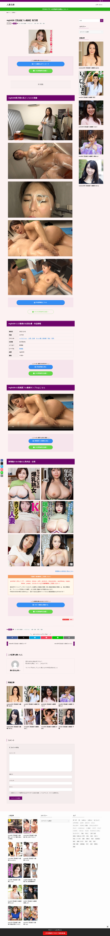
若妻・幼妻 (75, 844)
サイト (11, 786)
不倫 (82, 833)
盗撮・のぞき (80, 841)
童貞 (86, 841)
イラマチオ (75, 822)
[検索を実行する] (101, 20)
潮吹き (87, 838)
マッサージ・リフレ (95, 830)
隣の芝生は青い (15, 670)
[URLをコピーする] (69, 637)
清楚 (83, 838)
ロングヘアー (76, 833)
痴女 (74, 841)
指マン (96, 836)
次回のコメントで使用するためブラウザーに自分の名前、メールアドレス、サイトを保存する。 (35, 793)
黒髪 (74, 846)
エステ (81, 822)
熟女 (44, 23)
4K (79, 820)
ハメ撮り (88, 828)
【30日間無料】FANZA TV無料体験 (54, 933)
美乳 (90, 841)
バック (99, 828)
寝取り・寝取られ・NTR (79, 836)
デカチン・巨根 (84, 825)
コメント (12, 753)
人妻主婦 (10, 5)
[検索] (102, 1)
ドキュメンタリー (93, 825)
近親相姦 (82, 844)
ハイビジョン (30, 23)
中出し (86, 833)
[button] (12, 637)
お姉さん (84, 820)
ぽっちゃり (96, 820)
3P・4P (75, 820)
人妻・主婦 (36, 23)
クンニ (93, 822)
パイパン (81, 830)
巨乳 (41, 23)
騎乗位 (96, 844)
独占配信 (97, 838)
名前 (11, 774)
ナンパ (74, 828)
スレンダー (75, 825)
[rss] (100, 1)
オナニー (87, 822)
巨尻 (92, 836)
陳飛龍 (15, 23)
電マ (87, 844)
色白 (94, 841)
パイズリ (75, 830)
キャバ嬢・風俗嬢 (22, 23)
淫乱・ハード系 (76, 838)
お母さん (90, 820)
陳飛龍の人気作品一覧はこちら (64, 571)
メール (11, 780)
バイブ (94, 828)
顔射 (91, 844)
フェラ (86, 830)
